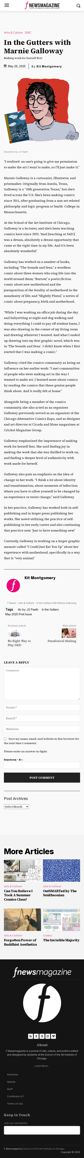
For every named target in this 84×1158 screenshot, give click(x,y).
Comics (47, 935)
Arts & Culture (13, 32)
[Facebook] (36, 1036)
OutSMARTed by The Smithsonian (60, 893)
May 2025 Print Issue (18, 614)
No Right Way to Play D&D (19, 643)
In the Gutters (50, 609)
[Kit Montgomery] (13, 585)
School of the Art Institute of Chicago (44, 1148)
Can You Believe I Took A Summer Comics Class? (18, 895)
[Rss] (30, 1036)
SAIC (28, 32)
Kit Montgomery (49, 66)
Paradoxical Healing (62, 641)
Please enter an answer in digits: (25, 751)
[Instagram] (47, 1036)
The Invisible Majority (61, 940)
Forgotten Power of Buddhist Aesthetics (20, 942)
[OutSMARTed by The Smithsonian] (61, 870)
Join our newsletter (16, 1123)
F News (11, 603)
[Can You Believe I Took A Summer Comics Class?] (22, 870)
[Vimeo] (53, 1036)
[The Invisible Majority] (61, 919)
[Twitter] (41, 1036)
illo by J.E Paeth (28, 609)
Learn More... (42, 1065)
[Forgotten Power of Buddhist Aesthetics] (22, 919)
